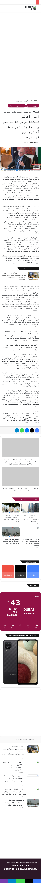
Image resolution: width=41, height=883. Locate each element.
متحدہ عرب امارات (17, 106)
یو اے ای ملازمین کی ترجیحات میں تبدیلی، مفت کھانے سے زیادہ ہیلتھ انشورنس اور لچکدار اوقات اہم (14, 275)
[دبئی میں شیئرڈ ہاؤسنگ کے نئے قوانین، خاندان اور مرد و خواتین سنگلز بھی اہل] (11, 508)
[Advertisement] (20, 34)
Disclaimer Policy (26, 869)
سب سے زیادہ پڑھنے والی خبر (26, 739)
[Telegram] (17, 430)
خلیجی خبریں (22, 100)
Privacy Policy (20, 865)
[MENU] (3, 9)
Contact (9, 869)
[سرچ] (38, 9)
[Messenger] (27, 430)
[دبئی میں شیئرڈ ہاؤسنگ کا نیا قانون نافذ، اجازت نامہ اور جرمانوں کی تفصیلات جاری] (30, 508)
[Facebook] (37, 430)
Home (34, 100)
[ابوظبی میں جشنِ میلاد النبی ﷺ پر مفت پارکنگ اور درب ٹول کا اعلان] (11, 532)
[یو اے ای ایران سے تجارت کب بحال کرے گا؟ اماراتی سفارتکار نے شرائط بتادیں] (30, 532)
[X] (32, 430)
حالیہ (6, 739)
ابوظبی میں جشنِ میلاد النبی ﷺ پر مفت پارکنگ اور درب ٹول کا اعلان (11, 541)
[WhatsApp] (22, 430)
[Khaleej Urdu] (27, 8)
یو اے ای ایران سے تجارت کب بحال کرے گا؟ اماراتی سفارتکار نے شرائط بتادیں (14, 791)
